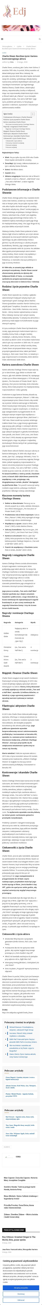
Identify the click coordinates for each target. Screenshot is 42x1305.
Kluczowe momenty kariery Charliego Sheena (20, 124)
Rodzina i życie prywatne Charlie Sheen (16, 120)
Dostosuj (21, 1294)
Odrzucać (21, 1300)
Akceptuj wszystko (21, 1288)
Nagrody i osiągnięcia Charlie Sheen (15, 127)
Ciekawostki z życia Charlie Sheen (14, 138)
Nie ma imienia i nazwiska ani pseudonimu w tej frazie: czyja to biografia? (22, 1048)
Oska (12, 62)
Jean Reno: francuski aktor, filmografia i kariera (20, 1249)
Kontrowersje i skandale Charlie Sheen (16, 136)
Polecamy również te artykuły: (15, 143)
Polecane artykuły (11, 145)
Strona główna (7, 46)
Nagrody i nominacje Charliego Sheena (18, 129)
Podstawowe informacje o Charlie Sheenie (17, 117)
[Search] (40, 39)
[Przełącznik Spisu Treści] (31, 114)
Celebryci (7, 1147)
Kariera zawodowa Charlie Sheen (14, 122)
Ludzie (19, 46)
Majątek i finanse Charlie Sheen (14, 131)
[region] (21, 1281)
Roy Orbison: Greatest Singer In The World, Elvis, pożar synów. (18, 1238)
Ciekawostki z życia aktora (14, 141)
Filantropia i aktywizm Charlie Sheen (15, 134)
